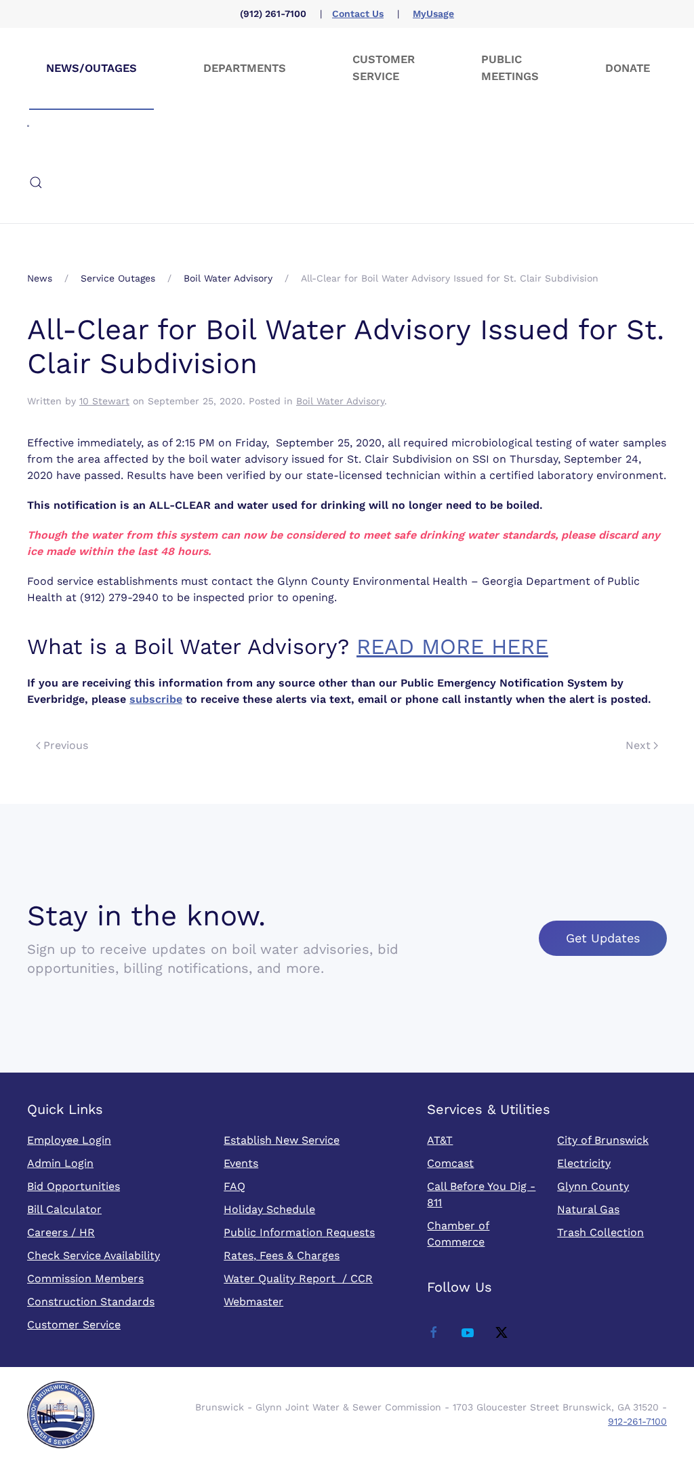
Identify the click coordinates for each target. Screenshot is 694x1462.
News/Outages (91, 68)
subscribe (155, 699)
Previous (65, 745)
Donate (627, 68)
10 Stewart (104, 401)
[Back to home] (28, 125)
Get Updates (603, 938)
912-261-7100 (637, 1421)
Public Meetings (510, 68)
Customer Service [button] (383, 68)
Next (638, 745)
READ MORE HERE (452, 646)
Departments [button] (244, 68)
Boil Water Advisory (340, 401)
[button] (36, 182)
